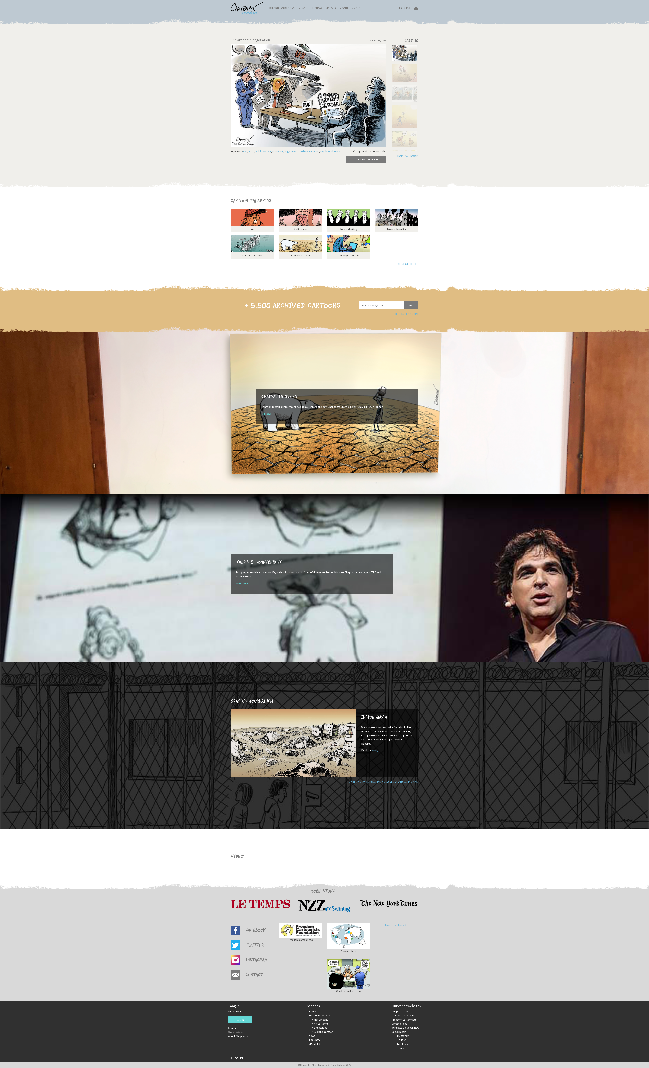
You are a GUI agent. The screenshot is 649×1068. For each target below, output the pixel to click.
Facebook (402, 1044)
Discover (267, 414)
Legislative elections (330, 151)
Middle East (261, 151)
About (344, 8)
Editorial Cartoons (281, 8)
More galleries (408, 264)
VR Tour (331, 8)
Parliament (314, 151)
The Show (315, 8)
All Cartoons (321, 1023)
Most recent (321, 1019)
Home (312, 1011)
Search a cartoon (323, 1031)
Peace (275, 151)
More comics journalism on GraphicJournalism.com (383, 782)
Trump (251, 151)
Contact (233, 1028)
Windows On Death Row (405, 1027)
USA (245, 151)
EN (408, 8)
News (301, 8)
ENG (238, 1011)
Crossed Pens (399, 1023)
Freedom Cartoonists (404, 1019)
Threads (401, 1048)
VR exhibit (314, 1044)
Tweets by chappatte (397, 925)
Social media (399, 1031)
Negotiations (291, 151)
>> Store (358, 8)
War (269, 151)
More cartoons (407, 156)
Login (240, 1019)
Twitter (401, 1039)
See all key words (406, 313)
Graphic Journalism (403, 1015)
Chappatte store (401, 1011)
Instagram (403, 1035)
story (375, 750)
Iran (281, 151)
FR (400, 8)
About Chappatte (238, 1036)
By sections (320, 1027)
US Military (303, 151)
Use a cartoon (236, 1032)
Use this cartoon (366, 159)
